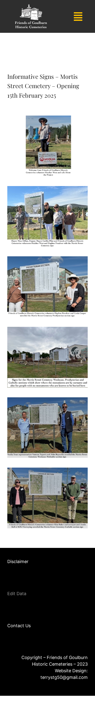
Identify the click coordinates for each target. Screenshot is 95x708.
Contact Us (19, 625)
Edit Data (16, 593)
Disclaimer (17, 561)
